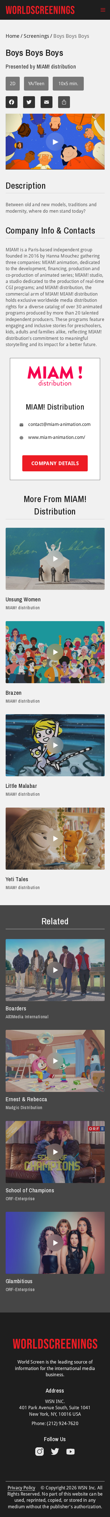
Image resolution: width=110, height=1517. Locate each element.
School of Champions (30, 1190)
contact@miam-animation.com (59, 424)
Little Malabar (21, 786)
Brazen (14, 692)
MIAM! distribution (23, 607)
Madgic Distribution (24, 1107)
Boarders (16, 1008)
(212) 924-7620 (62, 1423)
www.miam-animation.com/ (56, 437)
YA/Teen (36, 83)
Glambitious (19, 1281)
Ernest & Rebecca (26, 1099)
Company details (55, 463)
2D (13, 83)
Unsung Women (23, 599)
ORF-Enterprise (20, 1198)
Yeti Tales (17, 879)
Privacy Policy (21, 1487)
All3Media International (27, 1016)
